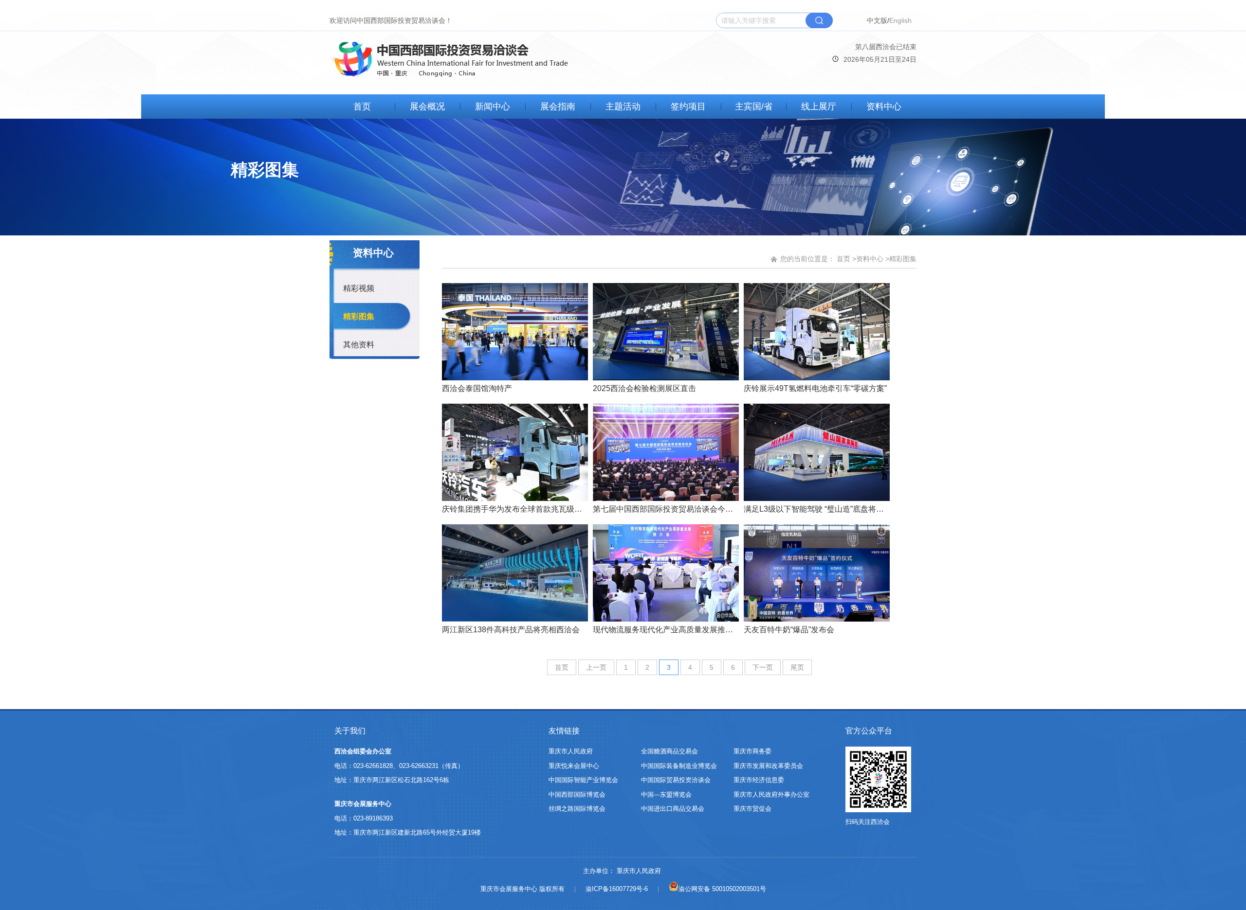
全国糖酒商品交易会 (669, 751)
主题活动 (623, 106)
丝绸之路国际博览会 (577, 808)
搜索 (819, 20)
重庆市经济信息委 (758, 780)
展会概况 (427, 106)
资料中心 (883, 106)
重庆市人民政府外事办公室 (771, 794)
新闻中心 (492, 106)
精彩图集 (358, 316)
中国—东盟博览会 (666, 794)
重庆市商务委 (752, 751)
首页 (362, 106)
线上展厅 (818, 106)
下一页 (762, 667)
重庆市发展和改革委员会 (768, 765)
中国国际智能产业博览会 (583, 780)
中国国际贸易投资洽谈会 (676, 780)
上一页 (596, 667)
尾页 (797, 667)
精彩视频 (358, 288)
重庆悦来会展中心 (574, 765)
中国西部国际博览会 (577, 794)
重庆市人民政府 (571, 751)
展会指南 (557, 106)
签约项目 (688, 106)
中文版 (877, 20)
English (900, 20)
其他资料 (358, 344)
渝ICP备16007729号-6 (617, 888)
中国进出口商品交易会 (672, 808)
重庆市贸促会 (752, 808)
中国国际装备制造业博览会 (679, 765)
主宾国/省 (753, 106)
